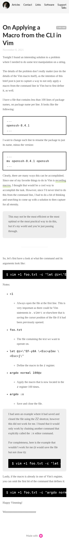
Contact (27, 5)
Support (62, 5)
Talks (63, 8)
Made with (32, 536)
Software (49, 5)
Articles (16, 5)
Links (38, 5)
